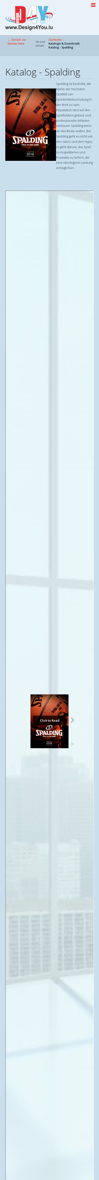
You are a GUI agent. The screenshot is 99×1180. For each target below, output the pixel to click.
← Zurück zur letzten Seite (17, 41)
